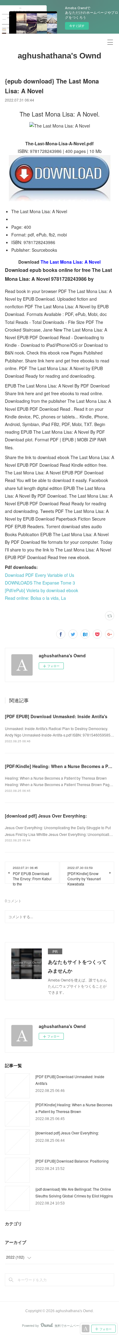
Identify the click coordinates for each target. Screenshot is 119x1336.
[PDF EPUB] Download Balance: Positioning (72, 1160)
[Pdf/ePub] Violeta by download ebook (41, 590)
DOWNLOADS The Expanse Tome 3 (40, 583)
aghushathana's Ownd (59, 55)
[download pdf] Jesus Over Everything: (46, 816)
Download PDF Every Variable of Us (39, 575)
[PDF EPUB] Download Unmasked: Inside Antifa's (56, 716)
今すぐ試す (77, 26)
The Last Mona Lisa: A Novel (71, 262)
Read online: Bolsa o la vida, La (35, 598)
